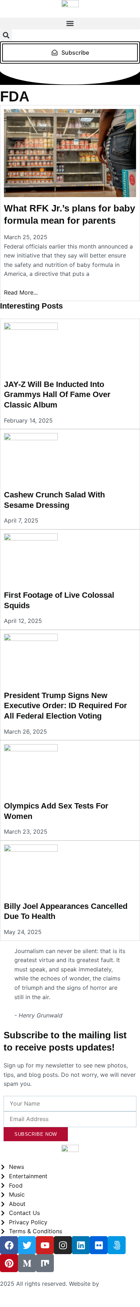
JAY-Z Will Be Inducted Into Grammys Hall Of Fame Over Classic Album (57, 394)
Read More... (21, 292)
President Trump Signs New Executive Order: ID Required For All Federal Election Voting (65, 705)
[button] (70, 23)
